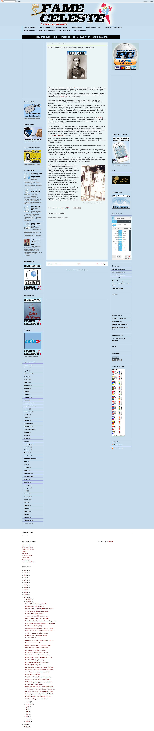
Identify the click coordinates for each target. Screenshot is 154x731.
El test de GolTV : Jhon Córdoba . (34, 613)
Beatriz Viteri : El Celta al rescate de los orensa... (38, 677)
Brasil (26, 382)
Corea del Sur (28, 403)
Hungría (26, 453)
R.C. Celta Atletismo (64, 30)
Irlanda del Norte (29, 458)
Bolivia (26, 376)
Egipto (26, 417)
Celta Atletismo (26, 545)
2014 (25, 597)
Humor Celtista (117, 278)
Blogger (111, 541)
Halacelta (24, 551)
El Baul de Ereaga (118, 281)
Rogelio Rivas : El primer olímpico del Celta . (37, 652)
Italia (25, 464)
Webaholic (115, 340)
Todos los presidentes (29, 27)
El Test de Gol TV (117, 318)
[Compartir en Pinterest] (80, 208)
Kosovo (26, 467)
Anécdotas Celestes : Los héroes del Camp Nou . (38, 696)
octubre (28, 702)
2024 (25, 572)
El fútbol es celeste (27, 555)
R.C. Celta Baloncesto (80, 30)
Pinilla (75, 88)
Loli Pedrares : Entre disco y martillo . (35, 650)
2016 (25, 592)
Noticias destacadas (118, 324)
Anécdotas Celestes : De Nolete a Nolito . (36, 633)
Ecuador (26, 414)
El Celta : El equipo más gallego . (34, 625)
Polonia (26, 494)
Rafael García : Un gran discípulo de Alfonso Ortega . (39, 669)
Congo (26, 400)
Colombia (27, 397)
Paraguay (27, 488)
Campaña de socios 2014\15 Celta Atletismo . (37, 679)
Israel (25, 461)
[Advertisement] (77, 285)
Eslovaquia (27, 423)
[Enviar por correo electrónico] (74, 208)
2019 (25, 585)
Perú (25, 491)
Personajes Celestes (77, 27)
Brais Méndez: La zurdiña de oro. (35, 208)
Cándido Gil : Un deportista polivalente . (36, 604)
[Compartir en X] (77, 208)
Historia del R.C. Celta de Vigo (113, 27)
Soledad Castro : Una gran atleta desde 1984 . (38, 672)
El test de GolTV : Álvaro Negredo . (34, 638)
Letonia (26, 470)
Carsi (49, 135)
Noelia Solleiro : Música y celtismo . (34, 606)
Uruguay (26, 517)
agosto (28, 707)
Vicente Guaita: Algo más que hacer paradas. (36, 191)
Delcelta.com (25, 557)
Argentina (27, 374)
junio (27, 711)
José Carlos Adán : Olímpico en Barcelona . (36, 647)
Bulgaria (26, 385)
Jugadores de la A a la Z (61, 27)
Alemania (27, 365)
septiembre (29, 704)
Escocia (26, 420)
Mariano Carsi (63, 96)
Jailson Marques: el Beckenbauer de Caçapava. (36, 174)
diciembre (28, 599)
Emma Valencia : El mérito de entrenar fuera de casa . (39, 640)
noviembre (29, 601)
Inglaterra (27, 456)
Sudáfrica (27, 511)
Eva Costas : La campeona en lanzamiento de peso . (39, 691)
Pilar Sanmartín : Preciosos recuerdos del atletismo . (39, 667)
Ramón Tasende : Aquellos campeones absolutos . (38, 645)
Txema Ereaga (60, 208)
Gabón (26, 435)
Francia (26, 432)
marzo (27, 719)
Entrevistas (115, 321)
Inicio (79, 264)
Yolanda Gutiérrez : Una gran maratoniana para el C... (39, 630)
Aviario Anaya (26, 560)
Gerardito (99, 117)
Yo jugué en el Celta (27, 547)
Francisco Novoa (61, 135)
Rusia (25, 502)
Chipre (26, 394)
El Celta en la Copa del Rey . (33, 674)
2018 (25, 587)
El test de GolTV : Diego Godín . (34, 684)
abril (27, 716)
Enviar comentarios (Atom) (81, 270)
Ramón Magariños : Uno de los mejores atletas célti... (39, 686)
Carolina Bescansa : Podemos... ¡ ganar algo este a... (39, 628)
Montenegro (28, 476)
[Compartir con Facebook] (79, 208)
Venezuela (27, 523)
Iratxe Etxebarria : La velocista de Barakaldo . (37, 655)
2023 (25, 575)
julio (27, 709)
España (26, 426)
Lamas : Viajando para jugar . (33, 664)
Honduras (27, 450)
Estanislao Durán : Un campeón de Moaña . (37, 635)
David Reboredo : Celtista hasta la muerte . (37, 618)
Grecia (26, 441)
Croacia (26, 409)
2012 (25, 727)
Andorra (26, 368)
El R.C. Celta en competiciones (47, 30)
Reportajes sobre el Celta (120, 327)
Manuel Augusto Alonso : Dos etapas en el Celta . (38, 657)
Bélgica (26, 388)
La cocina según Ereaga (28, 562)
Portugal (27, 497)
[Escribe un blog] (75, 208)
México (26, 479)
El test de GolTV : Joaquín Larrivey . (35, 660)
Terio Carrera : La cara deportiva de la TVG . (36, 242)
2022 (25, 577)
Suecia (26, 514)
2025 (25, 570)
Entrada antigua (101, 264)
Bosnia (26, 379)
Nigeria (26, 482)
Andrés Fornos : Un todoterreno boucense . (37, 611)
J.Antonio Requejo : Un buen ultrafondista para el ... (39, 608)
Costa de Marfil (29, 406)
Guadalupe (27, 444)
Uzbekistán (27, 520)
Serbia (26, 508)
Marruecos (27, 473)
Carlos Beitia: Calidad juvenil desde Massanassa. (36, 225)
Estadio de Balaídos (29, 30)
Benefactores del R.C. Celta (93, 27)
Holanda (27, 447)
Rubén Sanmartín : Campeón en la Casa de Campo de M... (41, 621)
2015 (25, 594)
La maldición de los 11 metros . (33, 643)
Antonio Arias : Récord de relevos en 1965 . (37, 616)
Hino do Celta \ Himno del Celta (120, 284)
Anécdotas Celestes (118, 269)
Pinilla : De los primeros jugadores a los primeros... (39, 682)
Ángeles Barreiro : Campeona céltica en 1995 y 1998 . (40, 689)
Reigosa (50, 119)
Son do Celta (25, 553)
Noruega (26, 485)
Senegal (26, 505)
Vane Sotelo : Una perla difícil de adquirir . (36, 699)
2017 (25, 590)
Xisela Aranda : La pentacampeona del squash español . (40, 623)
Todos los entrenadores (45, 27)
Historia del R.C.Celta (28, 549)
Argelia (26, 371)
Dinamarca (27, 412)
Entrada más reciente (55, 264)
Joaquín (54, 135)
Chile (25, 391)
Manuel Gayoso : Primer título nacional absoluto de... (39, 694)
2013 (25, 724)
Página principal (117, 288)
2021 (25, 580)
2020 (25, 582)
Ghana (26, 438)
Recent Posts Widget (119, 338)
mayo (27, 714)
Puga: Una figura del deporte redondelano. (37, 662)
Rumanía (27, 499)
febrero (28, 721)
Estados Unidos (29, 429)
